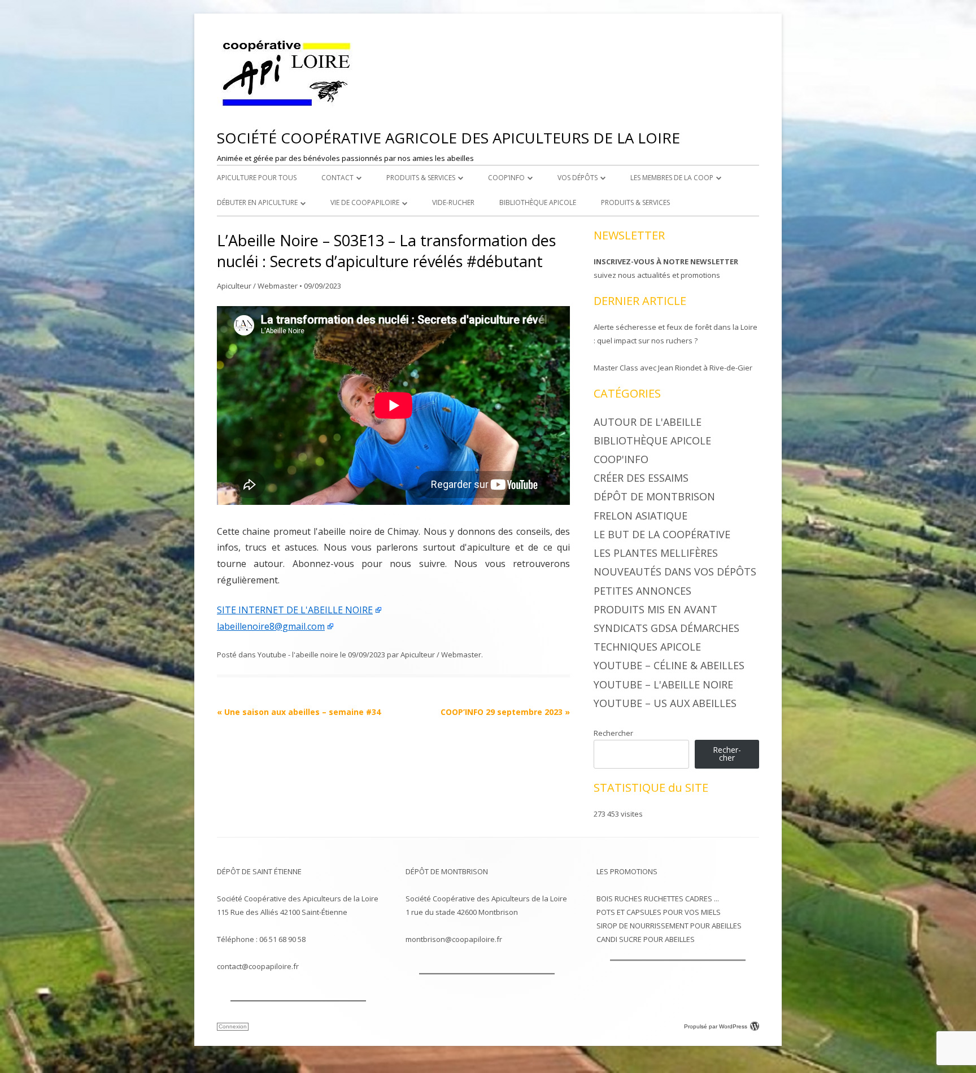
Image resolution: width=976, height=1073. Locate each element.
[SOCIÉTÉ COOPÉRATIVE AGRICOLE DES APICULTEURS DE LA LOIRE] (287, 106)
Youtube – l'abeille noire (663, 684)
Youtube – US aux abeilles (665, 703)
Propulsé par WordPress (715, 1026)
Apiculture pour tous (257, 177)
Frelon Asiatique (640, 515)
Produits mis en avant (655, 609)
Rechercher (613, 733)
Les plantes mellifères (656, 553)
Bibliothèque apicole (537, 202)
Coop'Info (621, 459)
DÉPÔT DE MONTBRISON (447, 871)
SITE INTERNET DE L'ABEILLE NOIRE (295, 610)
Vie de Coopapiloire (364, 202)
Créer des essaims (641, 478)
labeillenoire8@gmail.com (271, 626)
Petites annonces (642, 590)
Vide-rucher (453, 202)
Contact (337, 177)
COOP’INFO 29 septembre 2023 (505, 711)
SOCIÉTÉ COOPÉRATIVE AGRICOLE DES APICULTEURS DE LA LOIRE (448, 138)
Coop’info (506, 177)
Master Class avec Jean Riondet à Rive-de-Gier (673, 368)
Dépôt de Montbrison (654, 496)
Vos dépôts (577, 177)
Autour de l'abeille (648, 422)
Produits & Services (420, 177)
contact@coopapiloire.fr (258, 966)
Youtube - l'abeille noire (298, 654)
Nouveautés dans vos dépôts (675, 571)
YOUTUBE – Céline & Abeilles (669, 665)
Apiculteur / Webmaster (257, 286)
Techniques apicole (647, 646)
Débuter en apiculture (257, 202)
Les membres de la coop (671, 177)
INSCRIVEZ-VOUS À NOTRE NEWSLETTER (666, 261)
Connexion (233, 1026)
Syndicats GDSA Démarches (666, 628)
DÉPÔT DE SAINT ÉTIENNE (259, 871)
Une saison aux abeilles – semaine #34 (299, 711)
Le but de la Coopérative (662, 534)
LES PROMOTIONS (626, 871)
